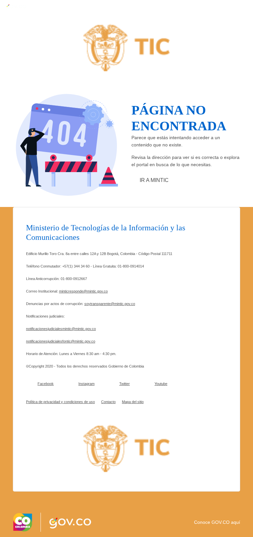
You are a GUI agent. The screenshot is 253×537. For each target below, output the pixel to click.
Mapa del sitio (133, 402)
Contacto (108, 402)
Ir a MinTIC (154, 180)
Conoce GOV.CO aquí (217, 522)
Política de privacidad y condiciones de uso (60, 402)
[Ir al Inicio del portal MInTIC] (126, 47)
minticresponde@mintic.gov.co (83, 291)
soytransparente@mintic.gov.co (109, 304)
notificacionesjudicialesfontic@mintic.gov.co (60, 341)
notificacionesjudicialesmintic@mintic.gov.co (61, 329)
